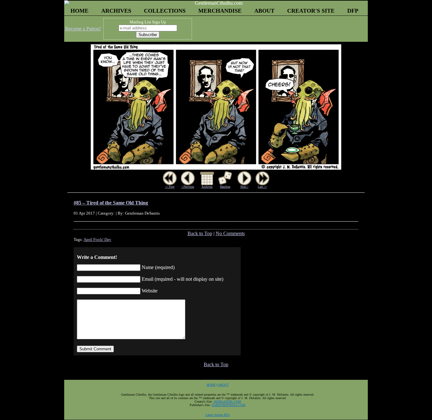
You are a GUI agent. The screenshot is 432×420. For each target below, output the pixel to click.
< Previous (187, 186)
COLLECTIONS (165, 11)
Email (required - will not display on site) (182, 279)
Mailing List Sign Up (148, 22)
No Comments (230, 233)
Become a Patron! (83, 28)
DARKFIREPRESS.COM (228, 405)
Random (225, 186)
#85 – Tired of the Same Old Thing (111, 202)
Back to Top (200, 233)
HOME (80, 11)
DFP (352, 11)
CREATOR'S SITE (311, 11)
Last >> (262, 186)
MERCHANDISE (220, 11)
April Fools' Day (97, 239)
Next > (244, 186)
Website (149, 290)
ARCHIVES (116, 11)
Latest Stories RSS (218, 415)
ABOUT (264, 11)
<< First (170, 186)
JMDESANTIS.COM (227, 401)
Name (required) (158, 267)
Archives (207, 186)
